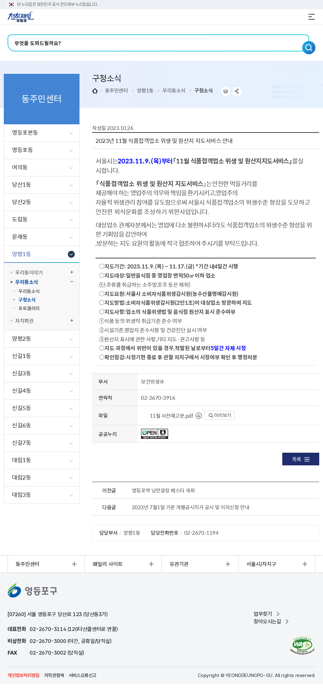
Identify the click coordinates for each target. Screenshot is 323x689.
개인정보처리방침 (23, 675)
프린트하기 (225, 91)
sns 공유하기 (237, 91)
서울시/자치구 (261, 564)
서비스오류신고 (83, 675)
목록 (296, 459)
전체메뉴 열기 (311, 17)
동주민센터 (116, 90)
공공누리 (107, 434)
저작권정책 (54, 675)
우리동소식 (173, 90)
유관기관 (179, 564)
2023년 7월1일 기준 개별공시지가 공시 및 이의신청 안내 (190, 507)
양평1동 (145, 90)
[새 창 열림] (302, 645)
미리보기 (222, 415)
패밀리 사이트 (108, 564)
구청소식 (203, 90)
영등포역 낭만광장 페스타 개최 (163, 490)
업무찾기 (263, 614)
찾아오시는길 (267, 621)
